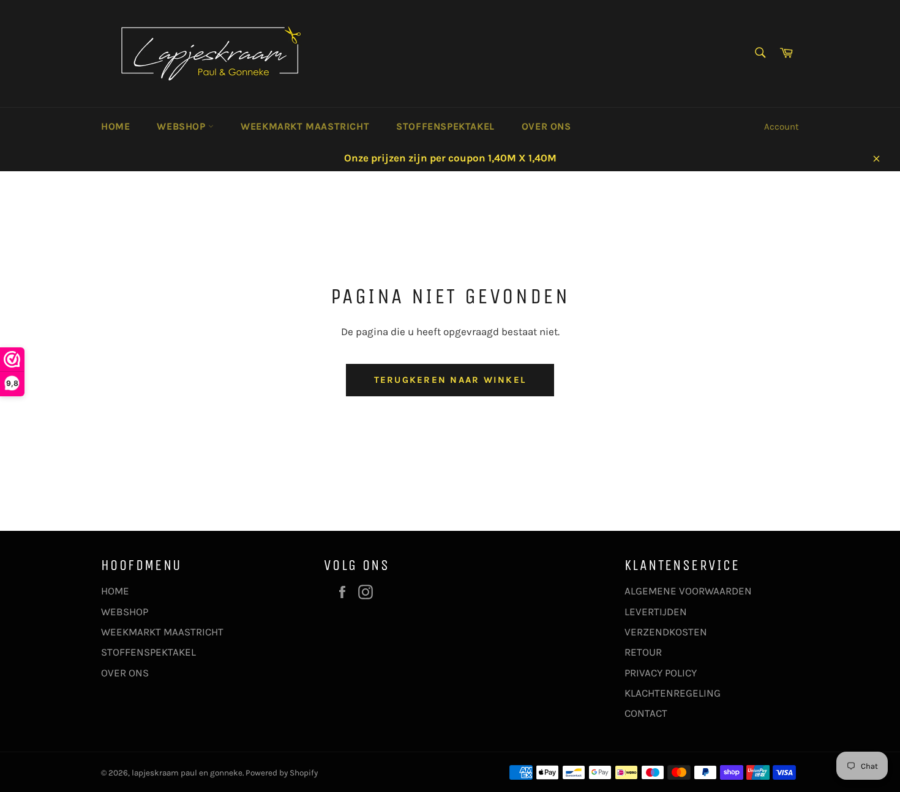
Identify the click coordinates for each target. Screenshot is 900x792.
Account (781, 126)
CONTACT (645, 713)
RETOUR (643, 652)
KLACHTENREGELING (672, 693)
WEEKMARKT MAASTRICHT (305, 126)
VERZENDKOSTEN (665, 632)
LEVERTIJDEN (655, 611)
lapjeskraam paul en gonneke (187, 772)
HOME (115, 126)
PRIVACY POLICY (660, 673)
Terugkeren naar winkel (450, 379)
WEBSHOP (182, 126)
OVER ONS (546, 126)
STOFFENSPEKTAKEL (445, 126)
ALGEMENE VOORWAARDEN (688, 591)
